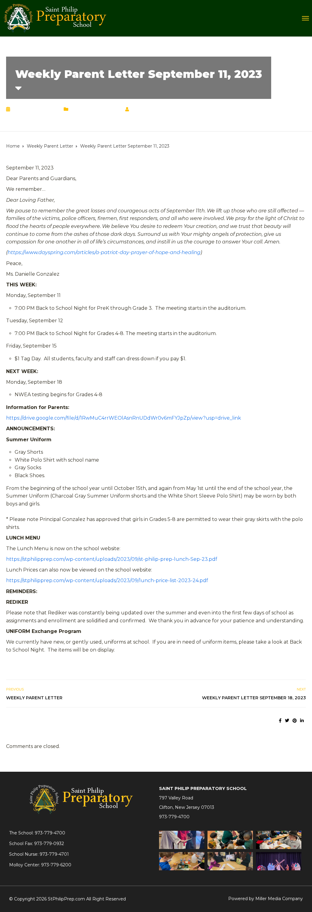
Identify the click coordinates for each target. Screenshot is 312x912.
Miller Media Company (279, 898)
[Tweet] (287, 720)
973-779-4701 (54, 854)
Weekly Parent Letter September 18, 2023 (254, 698)
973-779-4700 (174, 816)
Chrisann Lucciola (157, 109)
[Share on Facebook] (280, 720)
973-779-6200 (56, 865)
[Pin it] (294, 720)
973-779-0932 (49, 843)
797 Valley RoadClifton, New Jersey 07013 (186, 802)
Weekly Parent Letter (95, 109)
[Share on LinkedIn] (302, 720)
